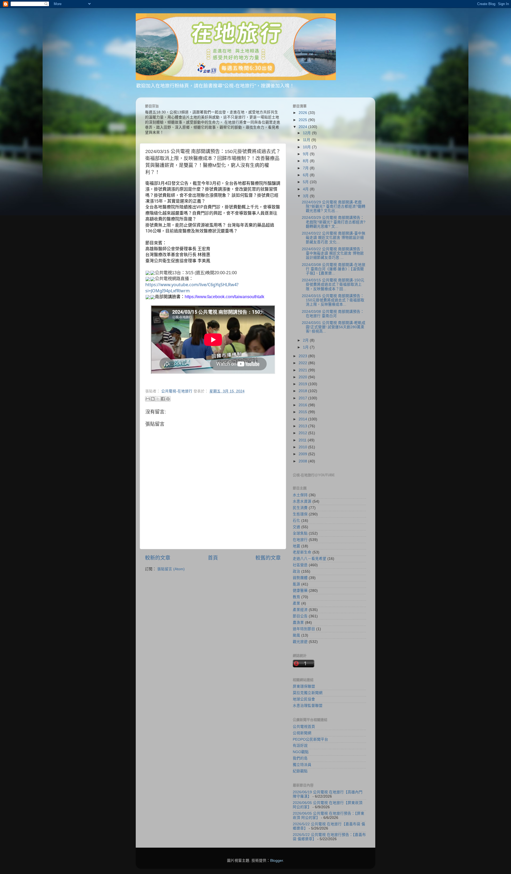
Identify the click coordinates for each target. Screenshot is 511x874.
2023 (303, 356)
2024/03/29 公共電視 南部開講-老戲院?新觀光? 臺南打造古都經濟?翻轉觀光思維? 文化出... (333, 206)
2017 (303, 398)
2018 (303, 391)
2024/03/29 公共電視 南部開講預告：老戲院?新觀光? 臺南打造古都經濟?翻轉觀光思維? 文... (333, 222)
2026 (303, 113)
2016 (303, 405)
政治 (296, 571)
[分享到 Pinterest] (168, 398)
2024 (303, 127)
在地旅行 (300, 540)
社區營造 (300, 565)
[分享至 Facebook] (163, 398)
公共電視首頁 (304, 727)
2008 (303, 461)
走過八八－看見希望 (309, 559)
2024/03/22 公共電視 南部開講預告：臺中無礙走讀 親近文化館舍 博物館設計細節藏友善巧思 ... (333, 253)
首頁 (213, 558)
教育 (296, 597)
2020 (303, 377)
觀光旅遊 (300, 642)
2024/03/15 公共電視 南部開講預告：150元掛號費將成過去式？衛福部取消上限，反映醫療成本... (333, 300)
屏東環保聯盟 (304, 686)
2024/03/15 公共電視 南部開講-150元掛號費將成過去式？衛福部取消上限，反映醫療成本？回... (333, 284)
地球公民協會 (304, 699)
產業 (296, 603)
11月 (307, 140)
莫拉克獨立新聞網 (308, 693)
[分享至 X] (157, 398)
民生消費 (300, 508)
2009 (303, 454)
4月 (306, 189)
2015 (303, 412)
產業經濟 (300, 610)
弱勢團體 (300, 578)
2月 (306, 340)
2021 (303, 370)
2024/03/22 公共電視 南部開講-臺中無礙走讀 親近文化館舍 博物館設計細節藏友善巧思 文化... (333, 237)
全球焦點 (300, 533)
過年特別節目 (304, 629)
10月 (307, 147)
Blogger (276, 861)
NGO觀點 (301, 752)
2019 (303, 384)
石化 (296, 521)
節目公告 (300, 616)
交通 (296, 527)
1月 (306, 347)
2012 (303, 433)
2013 (303, 426)
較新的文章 (157, 558)
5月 (306, 182)
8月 (306, 161)
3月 (306, 196)
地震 (296, 546)
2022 (303, 363)
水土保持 (300, 495)
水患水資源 (302, 501)
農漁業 (298, 623)
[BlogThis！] (152, 398)
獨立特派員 (302, 765)
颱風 (296, 635)
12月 (307, 133)
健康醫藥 (300, 591)
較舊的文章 (268, 558)
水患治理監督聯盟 (308, 706)
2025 (303, 120)
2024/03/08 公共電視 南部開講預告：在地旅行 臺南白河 (333, 314)
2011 (303, 440)
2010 (303, 447)
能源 (296, 584)
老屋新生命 (302, 552)
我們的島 (300, 758)
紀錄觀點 (300, 771)
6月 (306, 175)
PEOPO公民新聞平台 (310, 739)
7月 (306, 168)
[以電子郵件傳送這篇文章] (147, 398)
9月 (306, 154)
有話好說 (300, 746)
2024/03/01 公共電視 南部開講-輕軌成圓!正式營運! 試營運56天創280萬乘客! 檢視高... (333, 327)
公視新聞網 (302, 733)
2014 (303, 419)
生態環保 (300, 514)
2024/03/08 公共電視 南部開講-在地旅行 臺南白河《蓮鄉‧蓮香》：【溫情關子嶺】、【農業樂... (333, 269)
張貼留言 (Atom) (171, 569)
